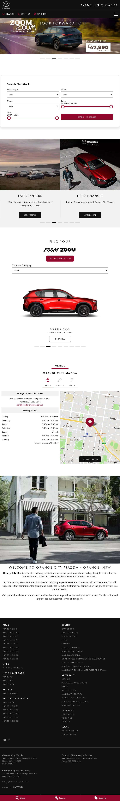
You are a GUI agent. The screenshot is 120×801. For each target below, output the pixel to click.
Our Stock (68, 629)
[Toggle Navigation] (116, 14)
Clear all (109, 84)
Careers (66, 722)
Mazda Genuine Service (75, 701)
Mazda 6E (8, 684)
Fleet (64, 640)
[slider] (63, 106)
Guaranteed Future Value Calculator (84, 659)
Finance (66, 644)
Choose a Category (21, 265)
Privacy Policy (70, 731)
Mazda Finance (71, 647)
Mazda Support (71, 705)
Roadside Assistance (74, 698)
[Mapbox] (67, 461)
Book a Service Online (74, 683)
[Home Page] (6, 5)
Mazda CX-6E (10, 640)
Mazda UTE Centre (72, 662)
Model (10, 101)
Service (66, 679)
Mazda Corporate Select (76, 666)
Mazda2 (8, 677)
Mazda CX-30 (11, 632)
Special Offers (70, 632)
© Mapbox (114, 462)
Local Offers (69, 636)
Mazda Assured (71, 655)
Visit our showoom (60, 258)
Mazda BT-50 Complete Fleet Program (84, 670)
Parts (65, 686)
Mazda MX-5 (10, 693)
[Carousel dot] (42, 58)
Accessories (69, 690)
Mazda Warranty (72, 694)
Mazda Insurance (72, 651)
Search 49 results (87, 117)
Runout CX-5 (10, 644)
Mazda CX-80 (11, 655)
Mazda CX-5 (10, 636)
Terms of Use (69, 734)
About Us (67, 718)
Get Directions (90, 459)
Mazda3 (8, 680)
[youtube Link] (5, 740)
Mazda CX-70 (11, 651)
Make (63, 89)
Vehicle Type (12, 89)
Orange (60, 366)
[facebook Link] (9, 740)
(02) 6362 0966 (33, 402)
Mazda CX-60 (11, 647)
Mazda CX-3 (10, 629)
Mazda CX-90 (11, 659)
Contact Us (68, 714)
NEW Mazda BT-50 (13, 668)
